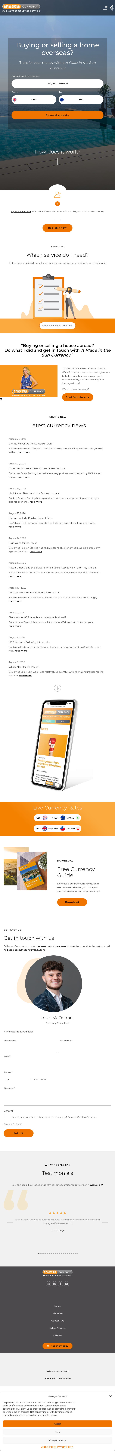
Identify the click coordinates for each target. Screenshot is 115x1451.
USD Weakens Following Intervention (29, 642)
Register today (59, 1346)
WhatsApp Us (57, 1328)
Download (72, 902)
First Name (10, 1040)
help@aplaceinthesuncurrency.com (24, 950)
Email (8, 1056)
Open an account (21, 211)
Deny (57, 1432)
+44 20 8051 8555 (65, 946)
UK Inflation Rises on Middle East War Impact (34, 493)
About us (57, 1313)
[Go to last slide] (10, 1222)
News (57, 1306)
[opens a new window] (29, 383)
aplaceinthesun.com (57, 1371)
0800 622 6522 (45, 946)
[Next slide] (105, 1222)
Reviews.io (94, 1185)
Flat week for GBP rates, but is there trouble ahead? (37, 617)
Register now (57, 228)
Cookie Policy (48, 1446)
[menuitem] (58, 1306)
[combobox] (7, 1080)
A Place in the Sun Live (57, 1378)
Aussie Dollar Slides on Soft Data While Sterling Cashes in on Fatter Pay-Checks (52, 568)
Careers (57, 1335)
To (60, 92)
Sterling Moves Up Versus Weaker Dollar (31, 444)
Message (9, 1088)
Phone (8, 1072)
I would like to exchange (25, 76)
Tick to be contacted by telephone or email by (53, 1117)
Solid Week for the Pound (23, 543)
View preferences (57, 1440)
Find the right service (57, 325)
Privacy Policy (65, 1446)
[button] (110, 1396)
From (15, 92)
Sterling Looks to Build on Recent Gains (30, 518)
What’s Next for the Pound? (24, 667)
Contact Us (57, 1320)
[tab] (38, 1253)
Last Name (65, 1040)
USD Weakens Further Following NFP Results (34, 592)
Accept (57, 1424)
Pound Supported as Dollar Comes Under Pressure (37, 468)
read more (24, 452)
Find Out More (76, 397)
